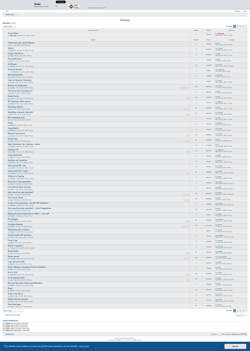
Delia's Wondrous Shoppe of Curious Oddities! (27, 267)
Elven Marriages (14, 304)
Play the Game (100, 7)
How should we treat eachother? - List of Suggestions (29, 208)
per (11, 45)
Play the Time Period (16, 134)
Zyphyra (12, 50)
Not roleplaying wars (16, 118)
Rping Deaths (13, 251)
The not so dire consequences (20, 91)
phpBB (118, 340)
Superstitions (13, 128)
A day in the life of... (16, 53)
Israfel (219, 80)
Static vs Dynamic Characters (20, 80)
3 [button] (240, 26)
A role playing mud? (16, 278)
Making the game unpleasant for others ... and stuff (28, 214)
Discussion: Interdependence (19, 182)
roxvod (219, 64)
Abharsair (13, 35)
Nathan (12, 216)
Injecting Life (13, 150)
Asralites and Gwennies (17, 160)
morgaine (13, 173)
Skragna (12, 178)
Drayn (12, 296)
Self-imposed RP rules (17, 166)
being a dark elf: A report (18, 171)
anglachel (220, 150)
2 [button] (237, 26)
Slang (10, 123)
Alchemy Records (15, 69)
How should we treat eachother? (21, 192)
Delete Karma (13, 96)
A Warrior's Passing (16, 176)
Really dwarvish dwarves (18, 299)
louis (218, 96)
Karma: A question (15, 246)
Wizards (13, 23)
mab (11, 280)
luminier (219, 171)
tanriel (12, 264)
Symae (10, 48)
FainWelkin (220, 70)
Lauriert (12, 77)
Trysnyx (12, 248)
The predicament (14, 59)
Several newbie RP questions (20, 235)
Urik (11, 253)
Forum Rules (13, 33)
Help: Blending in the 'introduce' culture (24, 144)
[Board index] (18, 5)
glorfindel (12, 205)
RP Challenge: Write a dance (19, 101)
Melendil (12, 66)
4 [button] (243, 26)
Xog (218, 54)
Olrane (219, 176)
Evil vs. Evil (13, 272)
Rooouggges (13, 219)
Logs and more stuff (16, 262)
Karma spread (13, 256)
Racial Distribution (15, 75)
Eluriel (219, 187)
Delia (11, 56)
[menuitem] (5, 11)
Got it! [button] (235, 346)
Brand (12, 93)
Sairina (219, 289)
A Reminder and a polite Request (21, 43)
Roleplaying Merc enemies (18, 230)
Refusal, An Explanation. (18, 85)
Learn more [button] (84, 346)
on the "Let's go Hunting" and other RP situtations (28, 203)
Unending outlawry (15, 107)
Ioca (218, 91)
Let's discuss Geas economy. (19, 187)
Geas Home (91, 7)
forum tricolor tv (130, 338)
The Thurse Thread (15, 198)
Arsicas (219, 128)
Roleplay (125, 20)
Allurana (220, 160)
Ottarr (219, 278)
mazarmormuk (222, 256)
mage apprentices (15, 155)
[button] (246, 26)
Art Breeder (12, 64)
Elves (10, 288)
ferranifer (220, 112)
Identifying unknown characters (20, 112)
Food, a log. (13, 240)
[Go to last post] (225, 33)
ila (218, 144)
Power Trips (13, 139)
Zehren (219, 294)
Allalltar (12, 285)
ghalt (11, 141)
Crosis (12, 237)
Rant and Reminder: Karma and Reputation (25, 283)
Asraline (12, 146)
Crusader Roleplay (15, 224)
